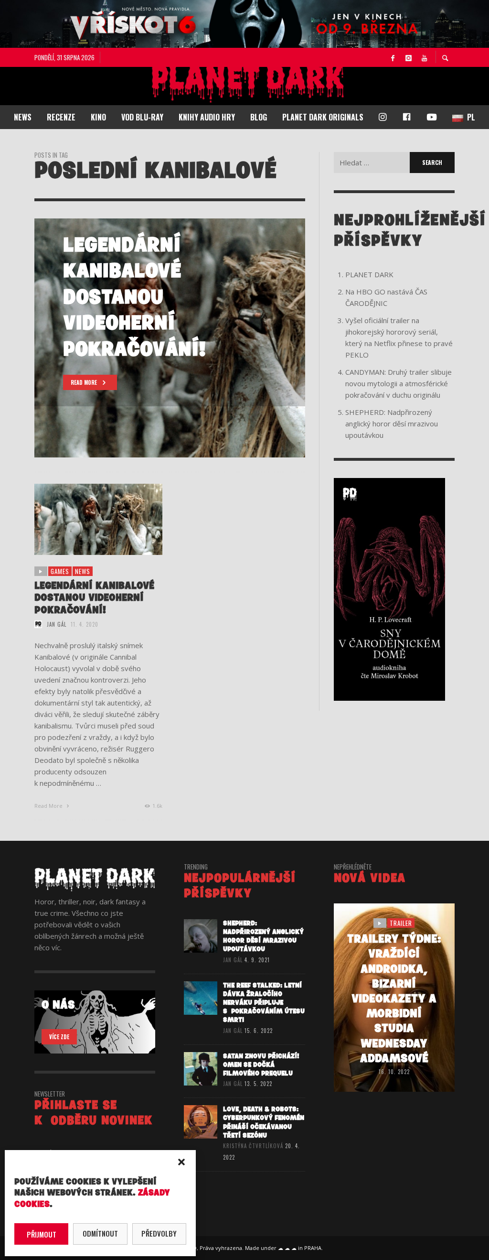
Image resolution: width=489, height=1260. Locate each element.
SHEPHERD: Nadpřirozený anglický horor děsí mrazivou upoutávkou (391, 423)
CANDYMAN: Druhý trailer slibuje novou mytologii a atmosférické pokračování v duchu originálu (398, 383)
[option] (169, 337)
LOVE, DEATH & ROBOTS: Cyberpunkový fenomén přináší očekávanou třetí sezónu (263, 1122)
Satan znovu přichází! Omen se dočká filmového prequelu (261, 1064)
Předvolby (159, 1233)
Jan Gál (56, 624)
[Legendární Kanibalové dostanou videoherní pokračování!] (83, 519)
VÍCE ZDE (59, 1037)
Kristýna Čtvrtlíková (253, 1146)
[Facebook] (392, 57)
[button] (181, 1162)
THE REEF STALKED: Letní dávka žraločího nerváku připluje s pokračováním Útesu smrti (264, 1002)
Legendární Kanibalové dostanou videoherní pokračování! (94, 598)
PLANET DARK (369, 274)
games (60, 571)
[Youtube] (424, 57)
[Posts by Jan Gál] (38, 624)
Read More (49, 805)
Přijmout (41, 1234)
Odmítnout (100, 1233)
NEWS (82, 571)
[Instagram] (408, 57)
